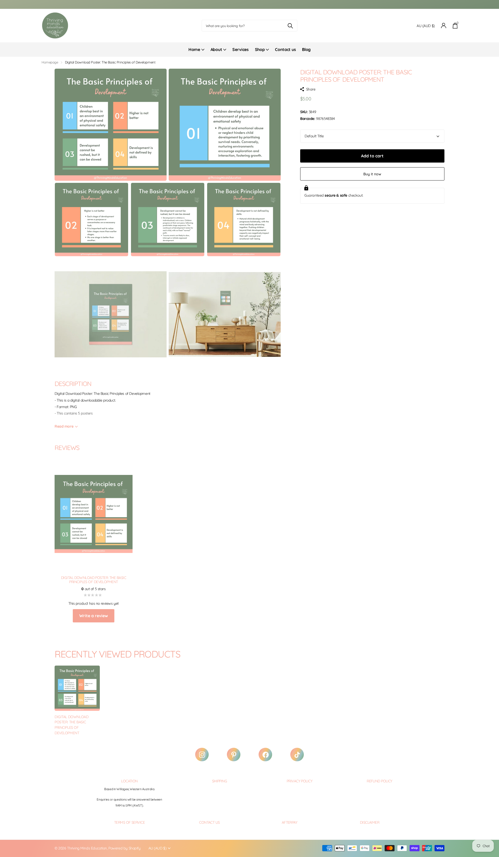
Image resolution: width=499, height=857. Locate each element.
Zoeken (290, 25)
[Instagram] (202, 754)
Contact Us (209, 822)
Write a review (93, 615)
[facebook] (265, 754)
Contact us (285, 49)
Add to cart (372, 155)
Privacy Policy (299, 781)
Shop (260, 49)
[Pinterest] (233, 754)
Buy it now (372, 174)
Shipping (219, 781)
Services (240, 49)
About (216, 49)
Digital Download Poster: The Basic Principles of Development (71, 724)
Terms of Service (129, 822)
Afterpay (290, 822)
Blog (306, 49)
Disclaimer (369, 822)
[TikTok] (297, 754)
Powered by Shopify (124, 848)
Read (64, 426)
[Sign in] (444, 25)
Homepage (50, 62)
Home (194, 49)
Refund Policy (379, 781)
